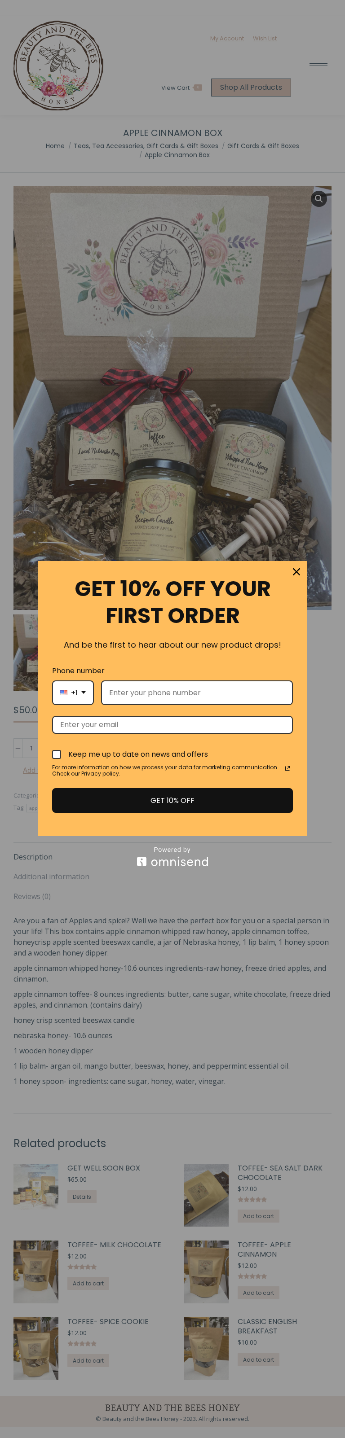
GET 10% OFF (172, 800)
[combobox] (73, 692)
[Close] (296, 572)
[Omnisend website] (172, 856)
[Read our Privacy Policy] (287, 768)
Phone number (78, 671)
